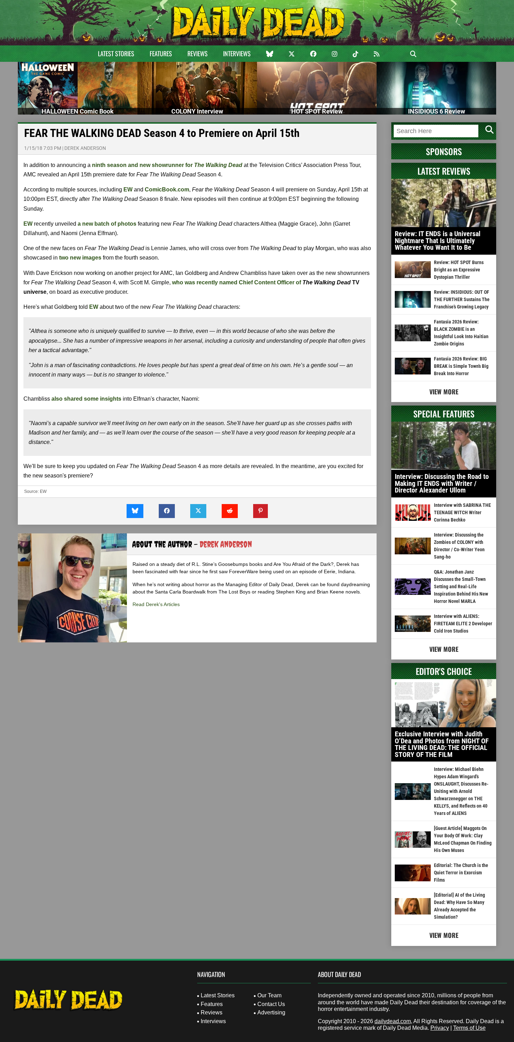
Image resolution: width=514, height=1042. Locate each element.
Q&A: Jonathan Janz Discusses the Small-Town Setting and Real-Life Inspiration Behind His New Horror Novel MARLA (461, 586)
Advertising (271, 1012)
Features (161, 53)
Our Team (269, 995)
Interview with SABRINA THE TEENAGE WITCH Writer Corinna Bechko (462, 512)
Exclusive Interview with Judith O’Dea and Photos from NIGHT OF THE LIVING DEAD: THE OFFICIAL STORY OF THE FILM (442, 744)
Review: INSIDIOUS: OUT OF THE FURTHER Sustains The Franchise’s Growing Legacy (462, 299)
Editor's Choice (444, 671)
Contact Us (271, 1004)
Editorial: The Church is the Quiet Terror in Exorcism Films (461, 872)
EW (43, 491)
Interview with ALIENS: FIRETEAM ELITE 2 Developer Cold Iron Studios (463, 623)
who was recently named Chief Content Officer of (236, 282)
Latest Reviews (443, 171)
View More (443, 391)
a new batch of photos (107, 224)
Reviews (197, 53)
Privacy (439, 1028)
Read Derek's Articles (156, 604)
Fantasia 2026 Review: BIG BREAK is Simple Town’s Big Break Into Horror (461, 366)
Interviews (237, 53)
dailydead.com (392, 1021)
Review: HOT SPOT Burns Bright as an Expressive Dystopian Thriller (459, 270)
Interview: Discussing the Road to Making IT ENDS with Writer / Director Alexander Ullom (442, 483)
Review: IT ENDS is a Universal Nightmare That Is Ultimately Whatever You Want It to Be (437, 240)
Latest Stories (116, 53)
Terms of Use (469, 1028)
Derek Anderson (85, 148)
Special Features (443, 413)
